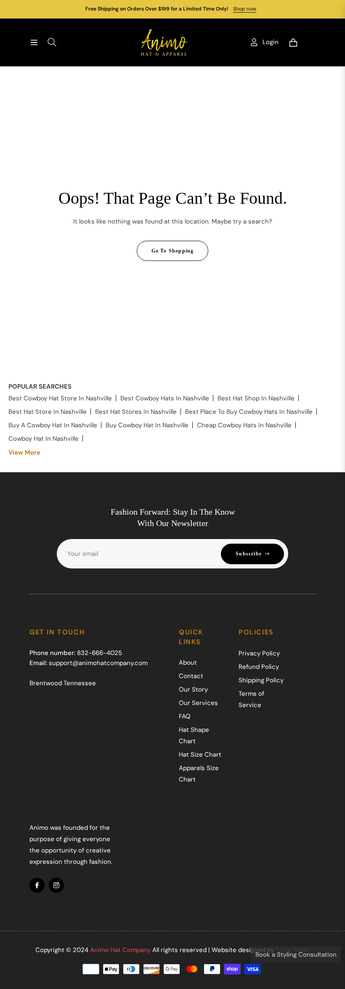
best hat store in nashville (47, 412)
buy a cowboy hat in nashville (52, 425)
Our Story (193, 689)
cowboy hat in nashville (43, 438)
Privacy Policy (259, 653)
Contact (191, 676)
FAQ (185, 716)
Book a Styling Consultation (296, 954)
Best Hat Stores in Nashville (136, 412)
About (188, 662)
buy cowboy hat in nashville (147, 425)
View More (24, 452)
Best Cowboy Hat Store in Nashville (60, 398)
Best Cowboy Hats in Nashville (164, 398)
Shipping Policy (261, 680)
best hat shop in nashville (256, 398)
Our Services (198, 703)
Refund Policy (259, 667)
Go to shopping (172, 251)
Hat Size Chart (200, 754)
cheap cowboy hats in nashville (244, 425)
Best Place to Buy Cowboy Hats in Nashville (249, 412)
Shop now (244, 8)
